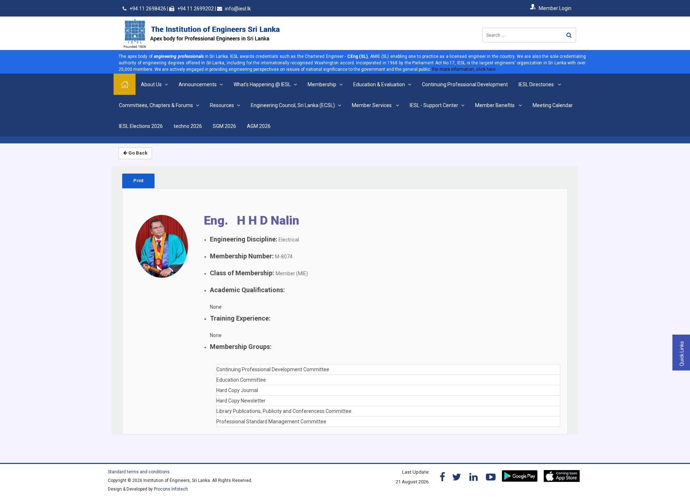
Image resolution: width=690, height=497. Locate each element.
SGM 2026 (224, 126)
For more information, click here (464, 69)
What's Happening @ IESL (262, 84)
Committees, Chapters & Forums (156, 105)
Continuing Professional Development (465, 84)
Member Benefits (495, 105)
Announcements (198, 84)
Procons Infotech (171, 489)
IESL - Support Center (434, 105)
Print (138, 180)
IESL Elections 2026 (141, 126)
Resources (222, 105)
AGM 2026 (259, 126)
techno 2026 (188, 126)
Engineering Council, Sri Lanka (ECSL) (293, 105)
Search (569, 35)
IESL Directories (537, 84)
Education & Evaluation (379, 84)
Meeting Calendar (553, 105)
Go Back (137, 153)
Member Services (372, 105)
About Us (151, 84)
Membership (322, 84)
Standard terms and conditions (139, 471)
